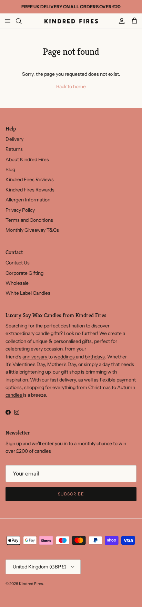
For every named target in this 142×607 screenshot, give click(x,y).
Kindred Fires (31, 583)
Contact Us (18, 263)
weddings (65, 357)
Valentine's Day (28, 364)
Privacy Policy (20, 210)
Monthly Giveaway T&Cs (32, 230)
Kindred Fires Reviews (30, 179)
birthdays (95, 357)
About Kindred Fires (27, 159)
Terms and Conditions (29, 220)
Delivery (14, 139)
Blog (10, 169)
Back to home (71, 86)
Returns (14, 149)
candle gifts (48, 333)
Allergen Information (28, 200)
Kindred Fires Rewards (30, 190)
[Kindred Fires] (71, 21)
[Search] (22, 21)
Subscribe (71, 493)
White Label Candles (28, 293)
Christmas (100, 387)
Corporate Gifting (24, 273)
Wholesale (17, 283)
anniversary (35, 357)
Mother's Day (61, 364)
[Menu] (7, 21)
